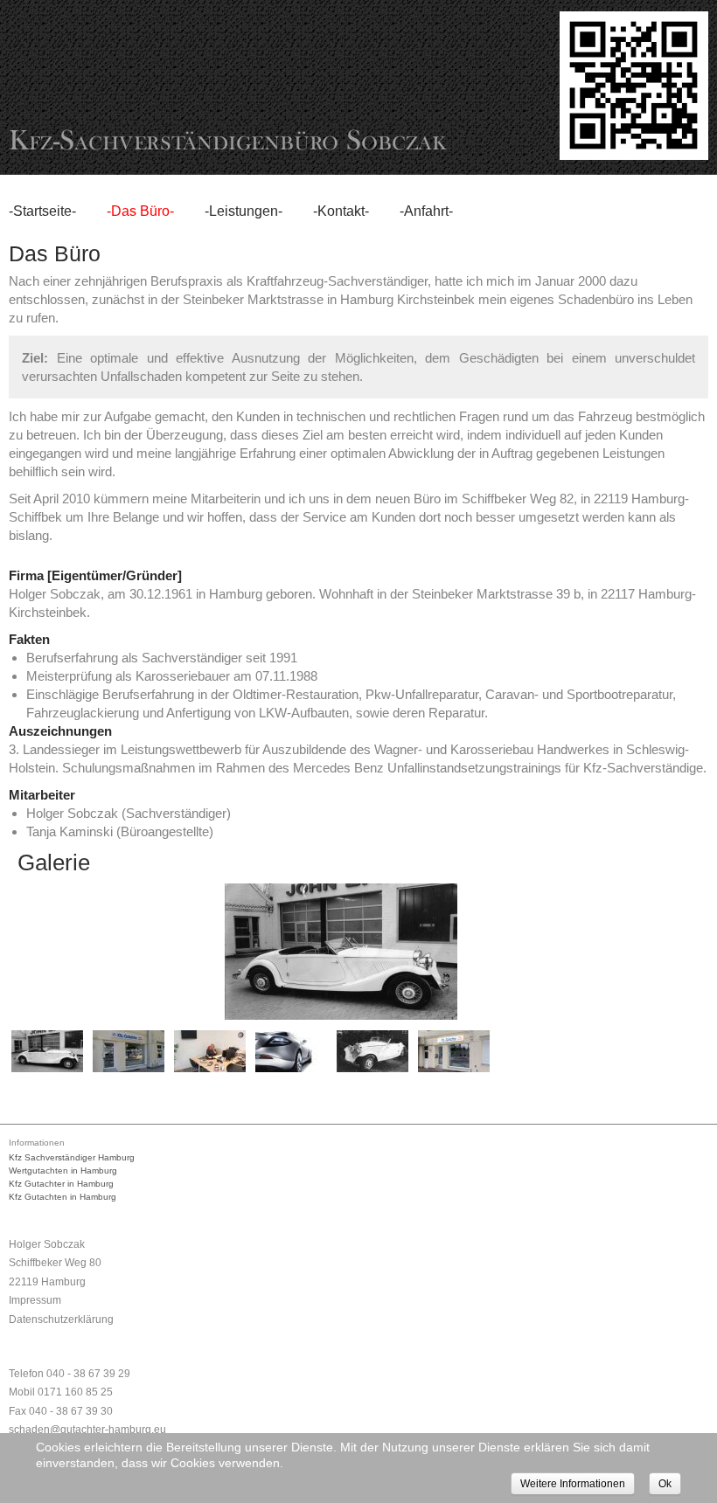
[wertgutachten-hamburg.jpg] (453, 1051)
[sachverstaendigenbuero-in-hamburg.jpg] (372, 1051)
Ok (665, 1484)
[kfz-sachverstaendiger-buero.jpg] (209, 1051)
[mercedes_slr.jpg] (291, 1051)
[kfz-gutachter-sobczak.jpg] (128, 1051)
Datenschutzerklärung (61, 1319)
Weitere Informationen (572, 1484)
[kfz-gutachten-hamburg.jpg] (47, 1051)
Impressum (35, 1300)
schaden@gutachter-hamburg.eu (87, 1429)
